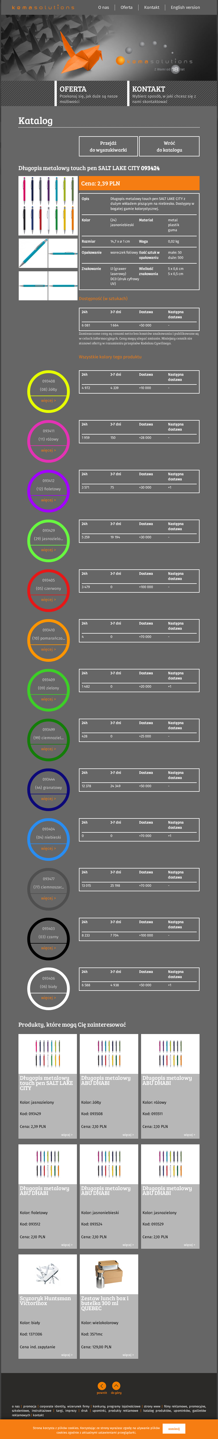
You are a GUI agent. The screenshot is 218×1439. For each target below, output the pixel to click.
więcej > (48, 401)
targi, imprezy (66, 1410)
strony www (152, 1406)
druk (84, 1410)
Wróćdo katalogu (169, 146)
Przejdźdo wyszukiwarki (108, 146)
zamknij (174, 1428)
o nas (16, 1406)
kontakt (38, 1415)
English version (185, 7)
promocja (29, 1406)
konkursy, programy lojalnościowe (116, 1406)
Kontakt (151, 7)
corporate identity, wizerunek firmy (64, 1406)
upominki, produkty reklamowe (115, 1410)
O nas (103, 7)
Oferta (127, 7)
